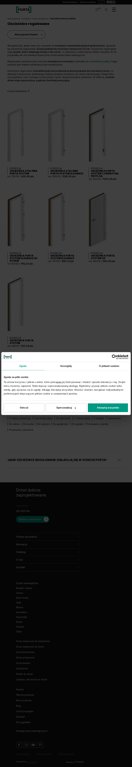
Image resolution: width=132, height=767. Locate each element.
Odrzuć (24, 407)
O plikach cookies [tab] (109, 366)
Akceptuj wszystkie (108, 407)
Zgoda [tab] (23, 366)
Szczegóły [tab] (66, 366)
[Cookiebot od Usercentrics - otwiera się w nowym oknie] (114, 356)
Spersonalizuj (64, 407)
